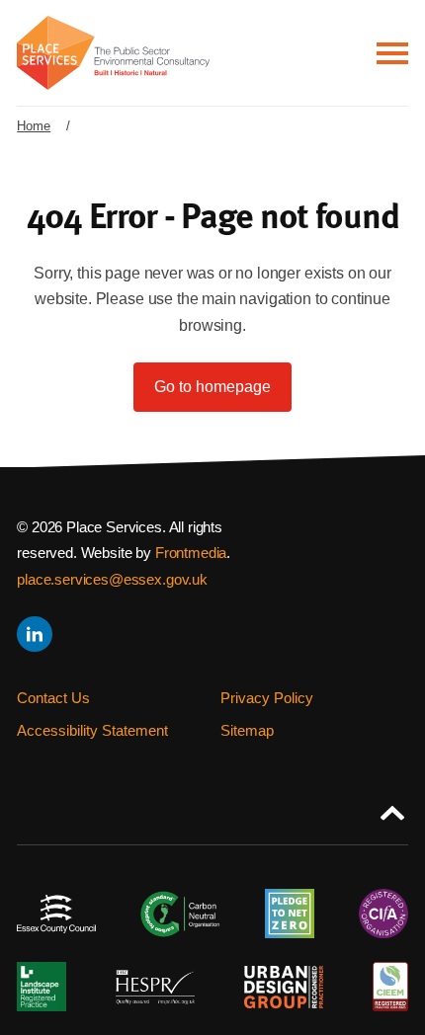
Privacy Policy (266, 697)
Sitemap (247, 730)
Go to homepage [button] (212, 386)
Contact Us (53, 697)
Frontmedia (190, 552)
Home (33, 126)
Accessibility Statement (92, 730)
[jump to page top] (392, 809)
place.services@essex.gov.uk (112, 579)
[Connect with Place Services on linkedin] (32, 634)
